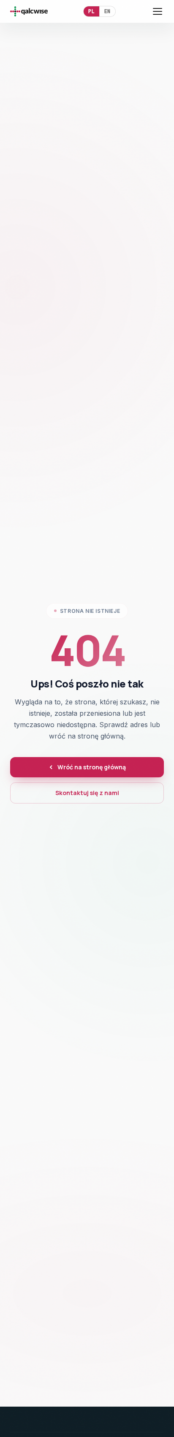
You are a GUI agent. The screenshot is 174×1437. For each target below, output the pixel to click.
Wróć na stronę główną (91, 767)
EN (107, 11)
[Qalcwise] (29, 11)
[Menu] (157, 11)
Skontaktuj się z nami (87, 793)
